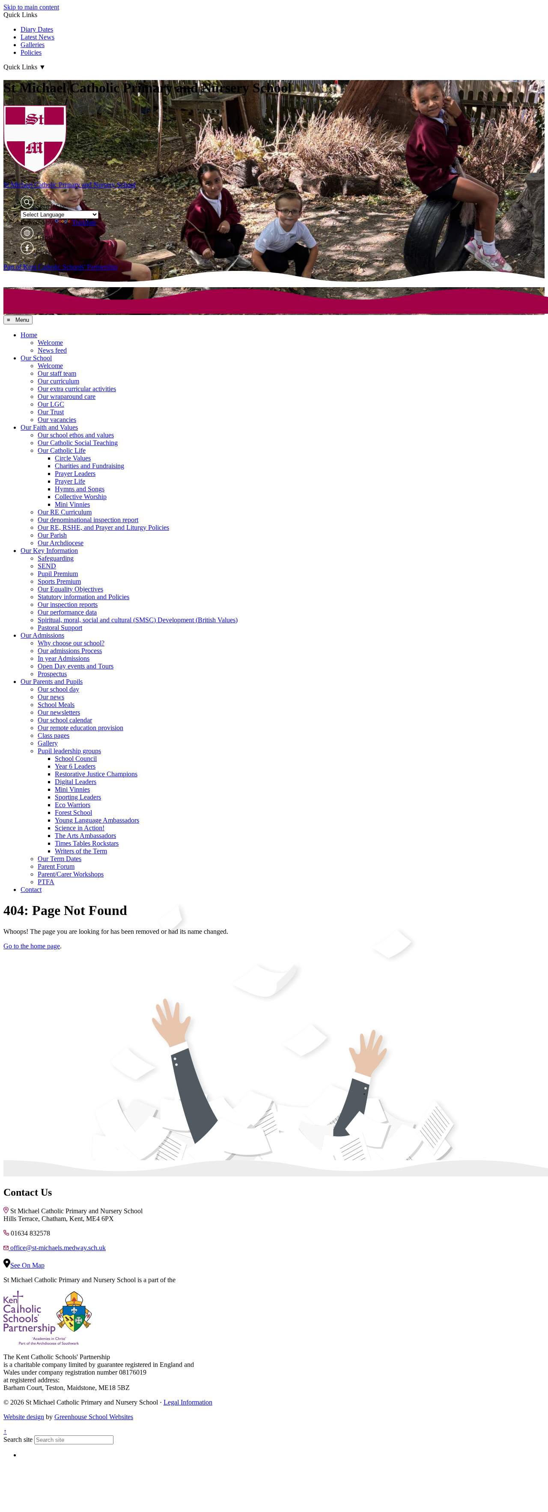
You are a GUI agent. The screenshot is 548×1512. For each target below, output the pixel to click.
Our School (36, 358)
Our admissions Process (70, 650)
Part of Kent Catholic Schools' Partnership (60, 266)
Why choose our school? (71, 643)
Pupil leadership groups (69, 751)
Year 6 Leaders (75, 766)
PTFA (46, 881)
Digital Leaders (75, 781)
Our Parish (52, 535)
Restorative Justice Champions (96, 774)
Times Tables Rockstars (87, 843)
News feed (52, 350)
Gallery (48, 743)
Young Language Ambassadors (97, 820)
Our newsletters (59, 712)
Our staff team (57, 373)
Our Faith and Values (49, 427)
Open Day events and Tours (75, 666)
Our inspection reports (68, 604)
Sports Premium (59, 581)
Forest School (73, 812)
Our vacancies (57, 419)
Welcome (50, 342)
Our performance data (67, 612)
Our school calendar (65, 720)
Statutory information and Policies (83, 596)
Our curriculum (58, 381)
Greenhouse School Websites (93, 1416)
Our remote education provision (80, 727)
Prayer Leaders (75, 473)
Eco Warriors (72, 804)
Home (29, 335)
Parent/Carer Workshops (71, 874)
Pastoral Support (60, 627)
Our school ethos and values (76, 435)
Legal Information (188, 1402)
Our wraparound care (66, 396)
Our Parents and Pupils (52, 681)
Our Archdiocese (60, 543)
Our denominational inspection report (88, 519)
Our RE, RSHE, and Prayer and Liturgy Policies (103, 527)
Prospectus (52, 673)
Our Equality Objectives (70, 589)
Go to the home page (31, 946)
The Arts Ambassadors (85, 835)
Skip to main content (31, 7)
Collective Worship (81, 496)
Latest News (37, 37)
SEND (47, 566)
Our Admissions (42, 635)
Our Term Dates (59, 858)
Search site (18, 1439)
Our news (51, 697)
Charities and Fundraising (89, 465)
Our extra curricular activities (77, 388)
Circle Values (73, 458)
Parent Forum (56, 866)
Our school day (58, 689)
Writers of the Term (81, 851)
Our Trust (51, 412)
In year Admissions (63, 658)
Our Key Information (49, 550)
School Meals (56, 704)
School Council (76, 758)
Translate (84, 222)
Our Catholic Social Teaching (78, 442)
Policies (31, 52)
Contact (31, 889)
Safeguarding (56, 558)
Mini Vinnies (72, 504)
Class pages (53, 735)
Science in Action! (79, 828)
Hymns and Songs (79, 489)
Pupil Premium (58, 573)
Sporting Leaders (78, 797)
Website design (23, 1416)
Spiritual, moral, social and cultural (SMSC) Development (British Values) (138, 620)
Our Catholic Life (62, 450)
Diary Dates (37, 29)
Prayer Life (70, 481)
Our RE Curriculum (65, 512)
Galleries (33, 44)
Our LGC (51, 404)
